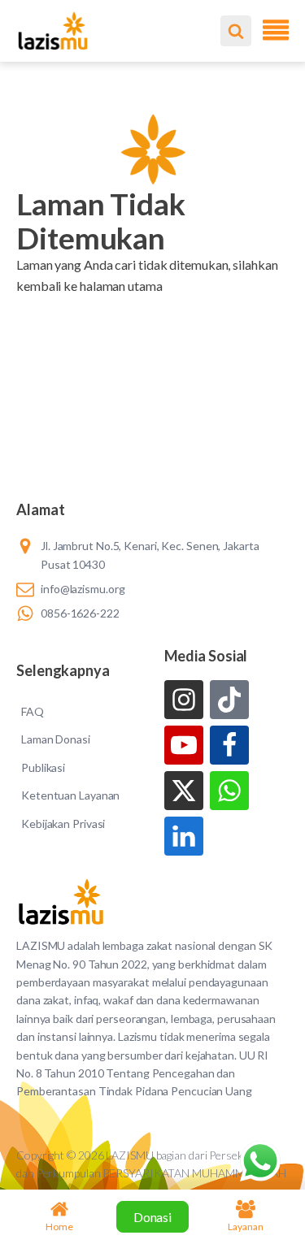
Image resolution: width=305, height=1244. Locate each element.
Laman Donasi (55, 739)
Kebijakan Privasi (63, 823)
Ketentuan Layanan (70, 795)
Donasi (152, 1216)
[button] (152, 306)
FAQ (32, 711)
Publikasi (43, 767)
